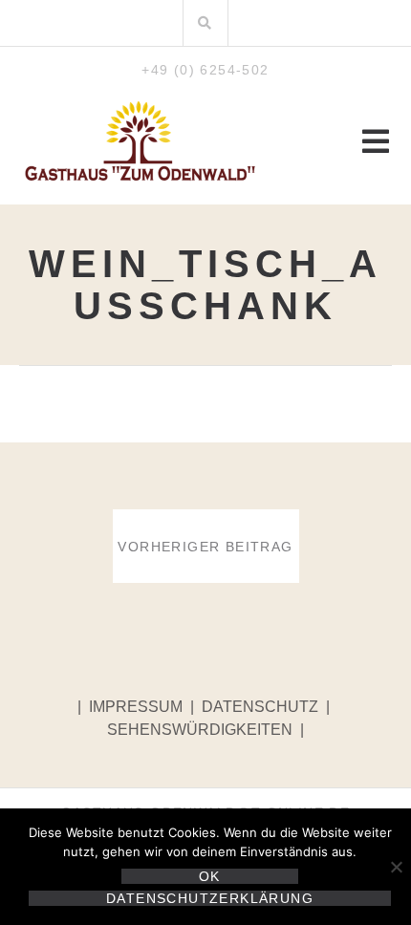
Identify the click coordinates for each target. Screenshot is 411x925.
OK (210, 876)
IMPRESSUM (137, 707)
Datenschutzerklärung (210, 898)
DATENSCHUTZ (260, 707)
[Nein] (395, 866)
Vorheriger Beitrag (205, 546)
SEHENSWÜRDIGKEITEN (201, 729)
